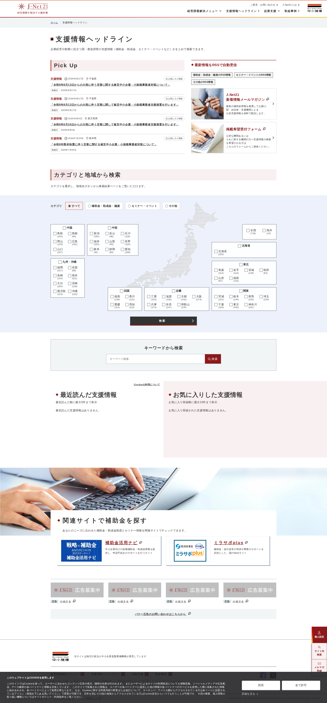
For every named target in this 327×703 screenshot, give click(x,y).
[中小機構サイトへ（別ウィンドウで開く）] (315, 8)
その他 (173, 205)
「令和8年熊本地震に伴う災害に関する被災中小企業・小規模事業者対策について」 (104, 144)
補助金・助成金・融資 (106, 205)
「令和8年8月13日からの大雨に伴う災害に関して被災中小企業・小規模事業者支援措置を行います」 (115, 104)
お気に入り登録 (175, 79)
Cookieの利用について (147, 384)
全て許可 (301, 685)
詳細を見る (248, 693)
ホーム (54, 22)
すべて (76, 205)
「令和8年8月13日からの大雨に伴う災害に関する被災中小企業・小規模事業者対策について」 (110, 84)
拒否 (261, 685)
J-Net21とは (290, 4)
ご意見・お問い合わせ (262, 4)
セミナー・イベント (144, 205)
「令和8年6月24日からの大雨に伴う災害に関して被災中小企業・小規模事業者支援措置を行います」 (115, 124)
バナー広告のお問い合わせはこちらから (161, 614)
